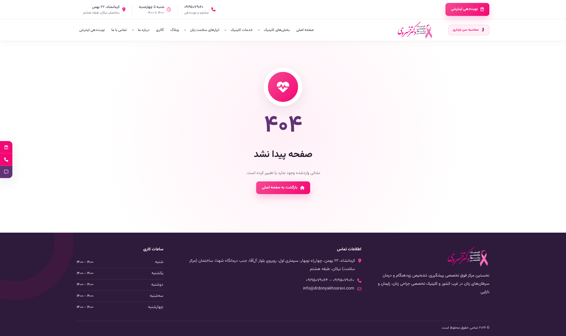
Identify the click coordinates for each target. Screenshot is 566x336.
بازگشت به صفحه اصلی (279, 188)
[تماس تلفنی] (6, 159)
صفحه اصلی (305, 30)
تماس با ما (119, 30)
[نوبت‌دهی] (6, 147)
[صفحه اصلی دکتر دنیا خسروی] (415, 30)
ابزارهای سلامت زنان (204, 30)
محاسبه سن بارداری (469, 29)
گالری (160, 30)
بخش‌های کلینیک (277, 30)
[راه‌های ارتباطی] (6, 172)
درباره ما (143, 30)
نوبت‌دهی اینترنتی (464, 9)
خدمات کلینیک (242, 30)
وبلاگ (174, 30)
